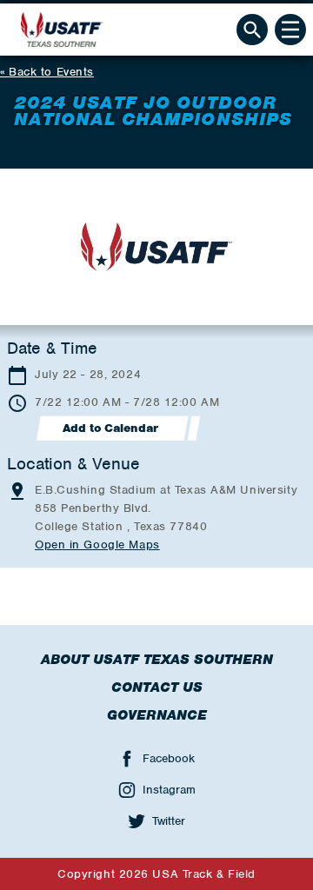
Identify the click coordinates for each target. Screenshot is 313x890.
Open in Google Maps (97, 544)
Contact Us (157, 687)
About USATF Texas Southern (157, 660)
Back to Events (51, 71)
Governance (157, 715)
